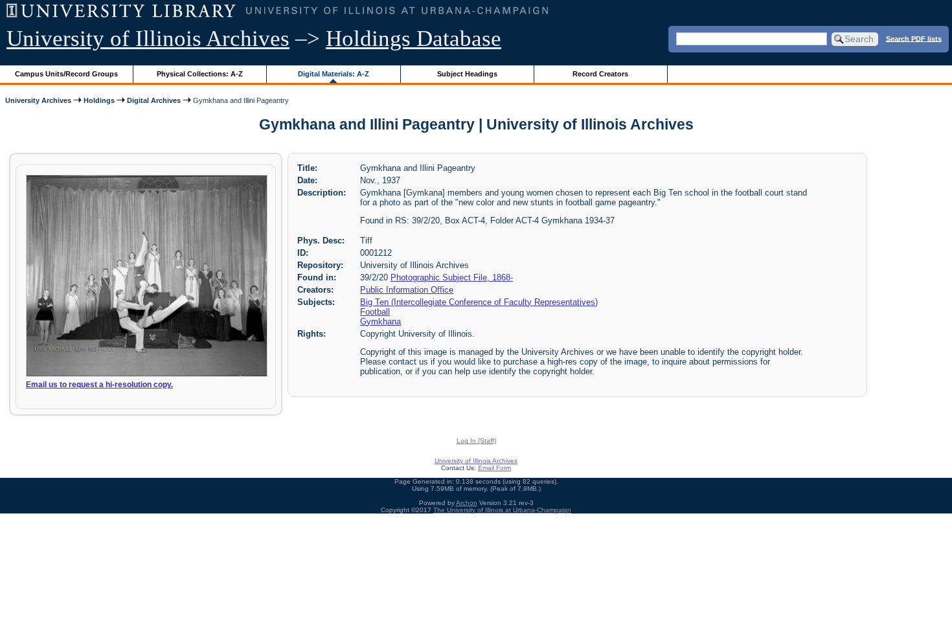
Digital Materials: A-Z (333, 74)
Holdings (99, 100)
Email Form (494, 467)
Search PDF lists (914, 38)
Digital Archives (154, 100)
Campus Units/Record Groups (66, 74)
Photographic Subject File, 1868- (452, 277)
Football (375, 312)
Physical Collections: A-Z (200, 74)
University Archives (38, 100)
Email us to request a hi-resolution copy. (99, 384)
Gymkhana (380, 321)
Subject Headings (467, 74)
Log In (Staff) (476, 440)
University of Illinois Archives (147, 38)
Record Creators (600, 74)
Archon (466, 502)
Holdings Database (413, 38)
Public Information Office (406, 290)
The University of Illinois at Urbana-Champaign (502, 509)
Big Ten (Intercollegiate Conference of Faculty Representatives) (479, 302)
